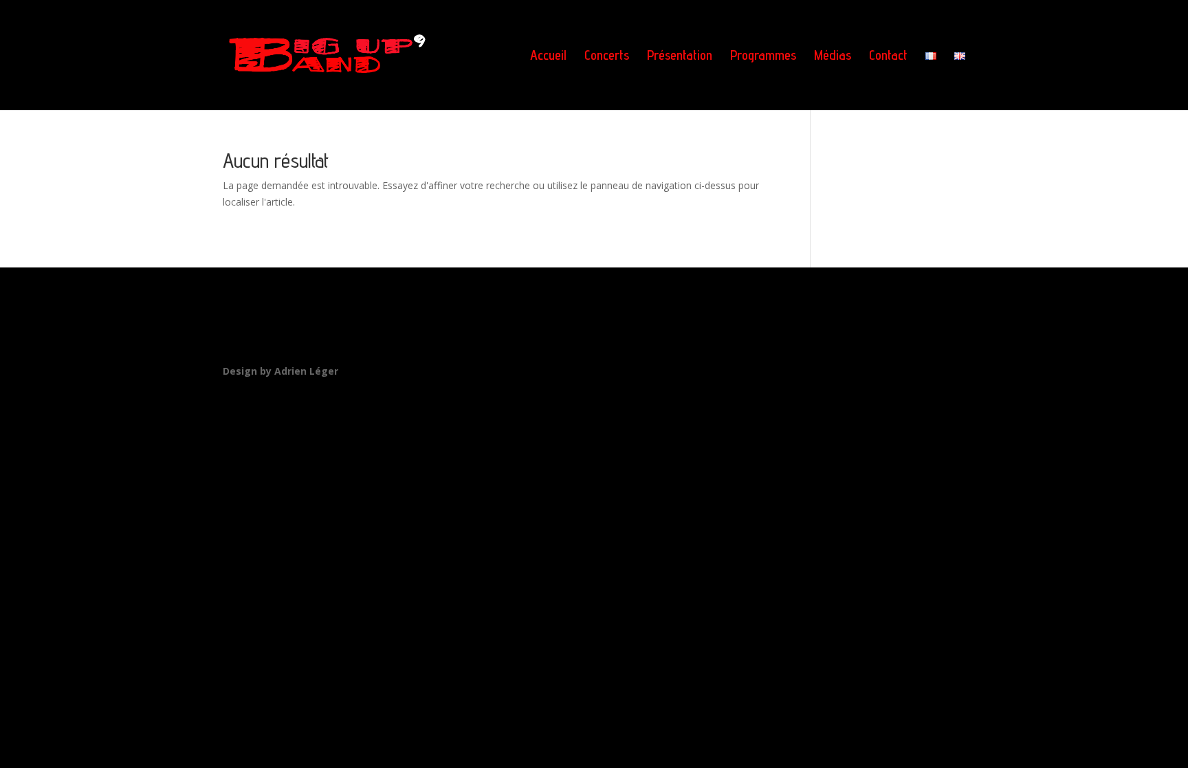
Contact (888, 56)
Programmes (763, 56)
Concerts (606, 56)
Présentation (679, 56)
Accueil (548, 56)
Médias (832, 56)
